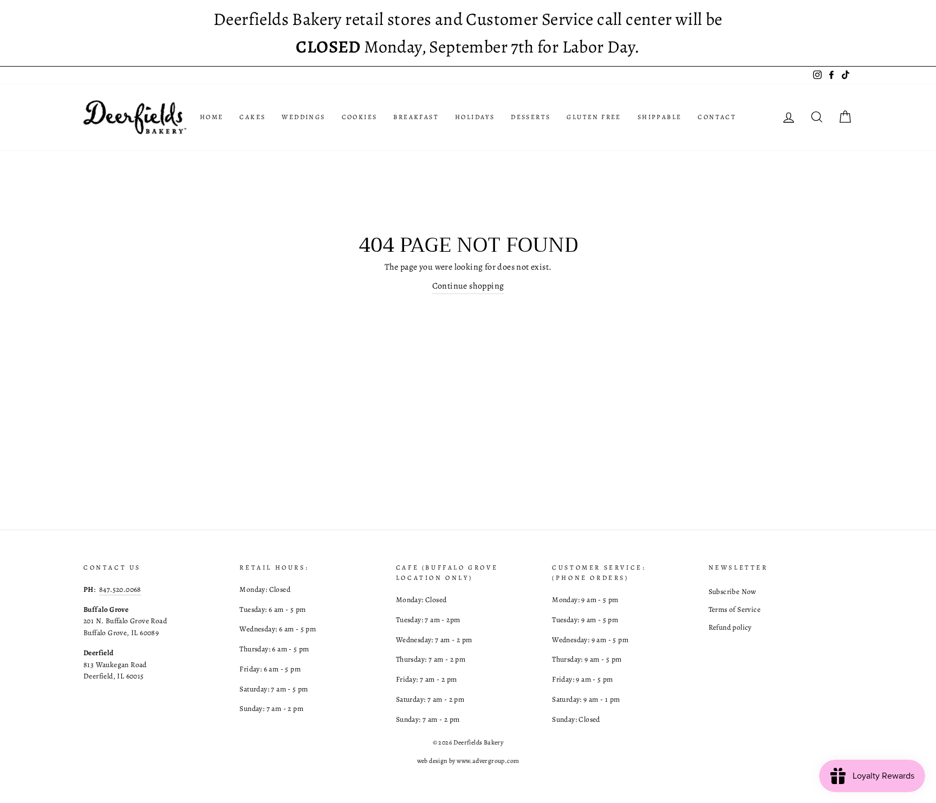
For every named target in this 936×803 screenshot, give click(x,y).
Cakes (252, 117)
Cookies (360, 117)
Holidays (475, 117)
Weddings (303, 117)
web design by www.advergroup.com (468, 760)
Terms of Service (734, 609)
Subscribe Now (732, 591)
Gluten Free (594, 117)
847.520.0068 (120, 589)
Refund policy (730, 627)
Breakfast (416, 117)
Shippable (660, 117)
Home (212, 117)
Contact (717, 117)
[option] (468, 33)
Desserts (530, 117)
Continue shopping (468, 286)
